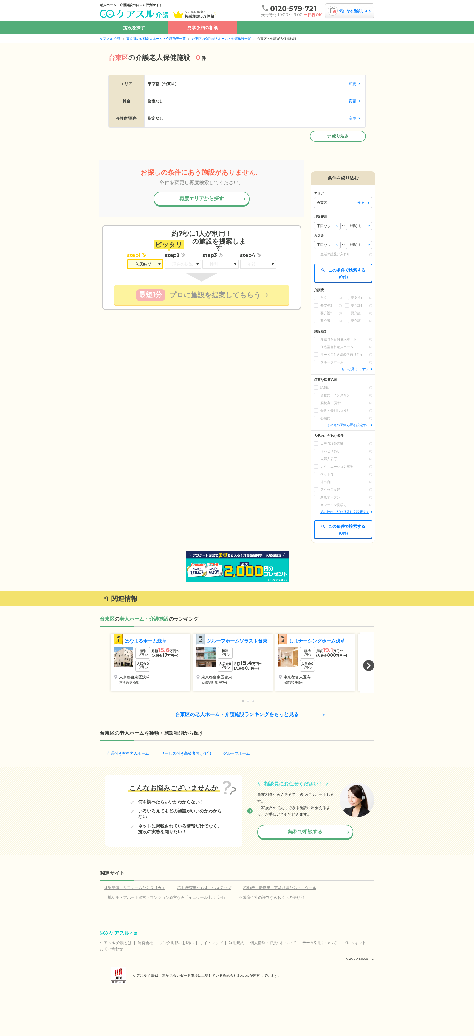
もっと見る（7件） (355, 369)
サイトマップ (211, 942)
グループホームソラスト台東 (237, 641)
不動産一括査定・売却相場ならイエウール (279, 887)
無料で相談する (305, 832)
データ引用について (319, 942)
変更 (352, 83)
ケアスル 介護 (110, 39)
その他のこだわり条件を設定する (344, 512)
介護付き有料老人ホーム (128, 753)
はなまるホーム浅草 (146, 641)
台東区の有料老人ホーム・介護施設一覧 (221, 39)
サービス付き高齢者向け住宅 (186, 753)
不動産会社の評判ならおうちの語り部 (271, 897)
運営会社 (145, 942)
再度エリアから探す (201, 198)
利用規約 (236, 942)
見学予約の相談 (202, 27)
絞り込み (340, 136)
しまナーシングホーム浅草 (317, 641)
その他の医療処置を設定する (348, 425)
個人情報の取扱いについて (273, 942)
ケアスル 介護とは (116, 942)
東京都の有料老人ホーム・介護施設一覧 (156, 39)
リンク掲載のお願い (176, 942)
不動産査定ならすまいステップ (204, 887)
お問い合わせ (111, 948)
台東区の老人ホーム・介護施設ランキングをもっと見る (237, 714)
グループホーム (236, 753)
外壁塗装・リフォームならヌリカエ (134, 887)
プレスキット (354, 942)
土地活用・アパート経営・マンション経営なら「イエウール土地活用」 (165, 897)
